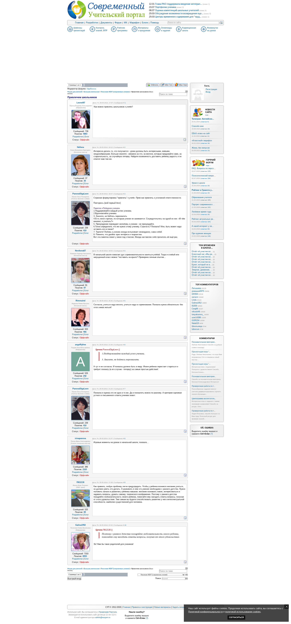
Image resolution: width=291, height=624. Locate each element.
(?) (211, 434)
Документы (106, 22)
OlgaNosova (91, 89)
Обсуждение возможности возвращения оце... (179, 13)
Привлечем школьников (140, 92)
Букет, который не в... (202, 264)
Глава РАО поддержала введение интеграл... (178, 4)
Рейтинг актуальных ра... (203, 219)
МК (125, 22)
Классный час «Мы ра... (203, 254)
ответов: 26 (205, 214)
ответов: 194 (205, 178)
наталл (195, 297)
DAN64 (195, 294)
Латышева (196, 288)
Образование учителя (202, 197)
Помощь (154, 22)
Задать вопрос (179, 607)
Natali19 (195, 323)
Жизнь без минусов (201, 148)
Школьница (197, 326)
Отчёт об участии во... (202, 251)
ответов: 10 (205, 193)
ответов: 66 (205, 229)
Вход (208, 92)
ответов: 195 (205, 200)
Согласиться (236, 617)
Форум (118, 22)
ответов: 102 (205, 207)
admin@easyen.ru (102, 617)
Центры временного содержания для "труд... (178, 16)
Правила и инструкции (142, 607)
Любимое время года (201, 212)
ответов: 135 (205, 171)
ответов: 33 (205, 150)
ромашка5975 (198, 291)
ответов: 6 (204, 122)
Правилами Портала (108, 612)
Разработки (92, 22)
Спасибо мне (198, 126)
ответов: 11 (205, 136)
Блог (87, 136)
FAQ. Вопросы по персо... (203, 168)
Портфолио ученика (165, 7)
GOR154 (195, 320)
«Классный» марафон (202, 140)
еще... (207, 115)
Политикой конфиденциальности (205, 612)
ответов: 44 (205, 185)
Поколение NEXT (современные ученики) (115, 92)
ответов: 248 (205, 236)
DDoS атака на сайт (201, 133)
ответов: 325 (205, 222)
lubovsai (195, 329)
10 (125, 525)
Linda (194, 300)
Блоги (145, 22)
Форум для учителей (74, 92)
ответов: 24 (205, 129)
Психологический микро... (204, 176)
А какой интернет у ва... (203, 226)
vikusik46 (196, 311)
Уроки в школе (198, 183)
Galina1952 (197, 303)
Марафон (134, 22)
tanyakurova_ (198, 314)
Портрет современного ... (203, 204)
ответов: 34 (205, 143)
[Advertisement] (145, 60)
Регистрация (211, 89)
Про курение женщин (201, 233)
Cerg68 (195, 309)
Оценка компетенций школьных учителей (177, 10)
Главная (79, 22)
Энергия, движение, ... (202, 270)
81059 (194, 306)
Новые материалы (162, 607)
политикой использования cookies (243, 612)
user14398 (196, 317)
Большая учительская (91, 92)
